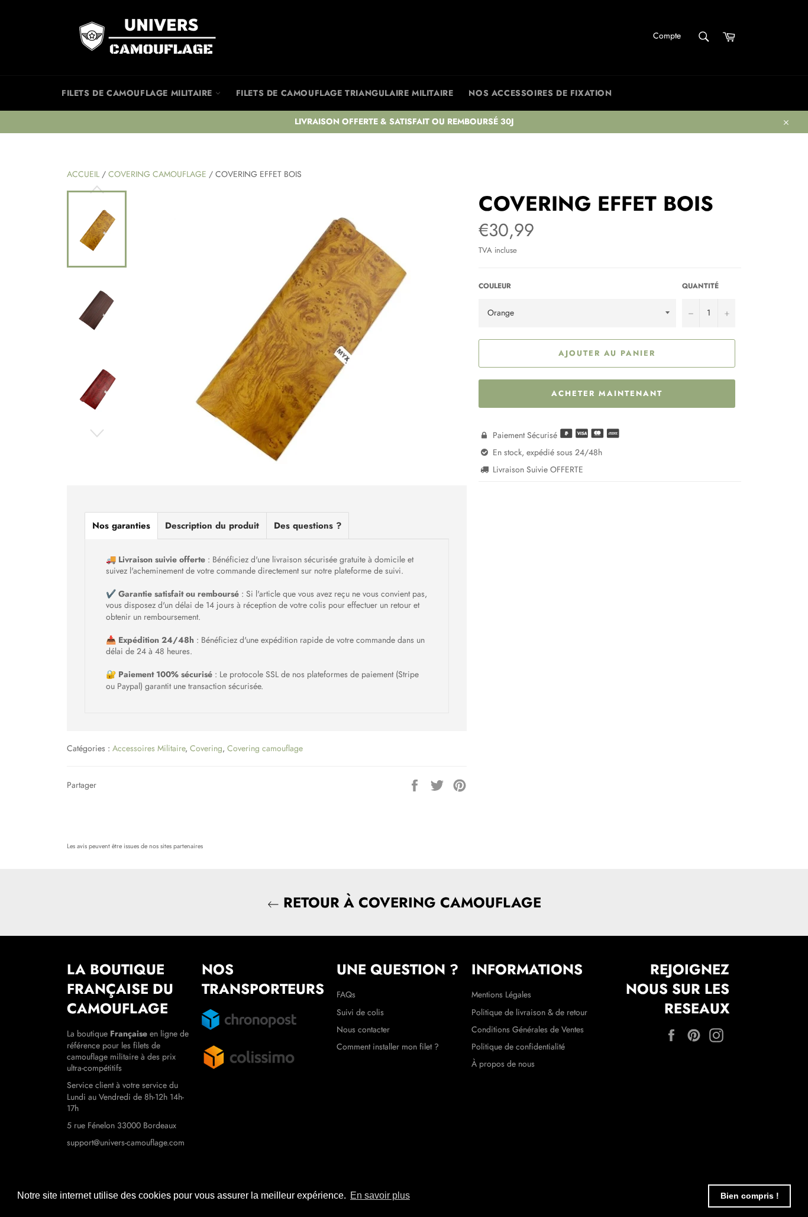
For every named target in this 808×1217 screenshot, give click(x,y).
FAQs (346, 994)
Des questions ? (307, 525)
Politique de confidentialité (518, 1046)
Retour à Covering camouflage (410, 902)
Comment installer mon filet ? (388, 1046)
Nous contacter (363, 1029)
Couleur (495, 286)
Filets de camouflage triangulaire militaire (345, 93)
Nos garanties (121, 525)
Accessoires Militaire (148, 748)
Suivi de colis (360, 1012)
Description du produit (212, 525)
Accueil (83, 174)
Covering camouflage (157, 174)
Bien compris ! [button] (749, 1195)
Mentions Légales (501, 994)
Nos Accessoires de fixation (540, 93)
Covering (206, 748)
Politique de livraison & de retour (529, 1012)
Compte (667, 35)
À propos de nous (503, 1064)
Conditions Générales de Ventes (527, 1029)
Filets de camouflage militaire (138, 93)
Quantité (700, 286)
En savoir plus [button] (380, 1195)
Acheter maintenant (606, 393)
